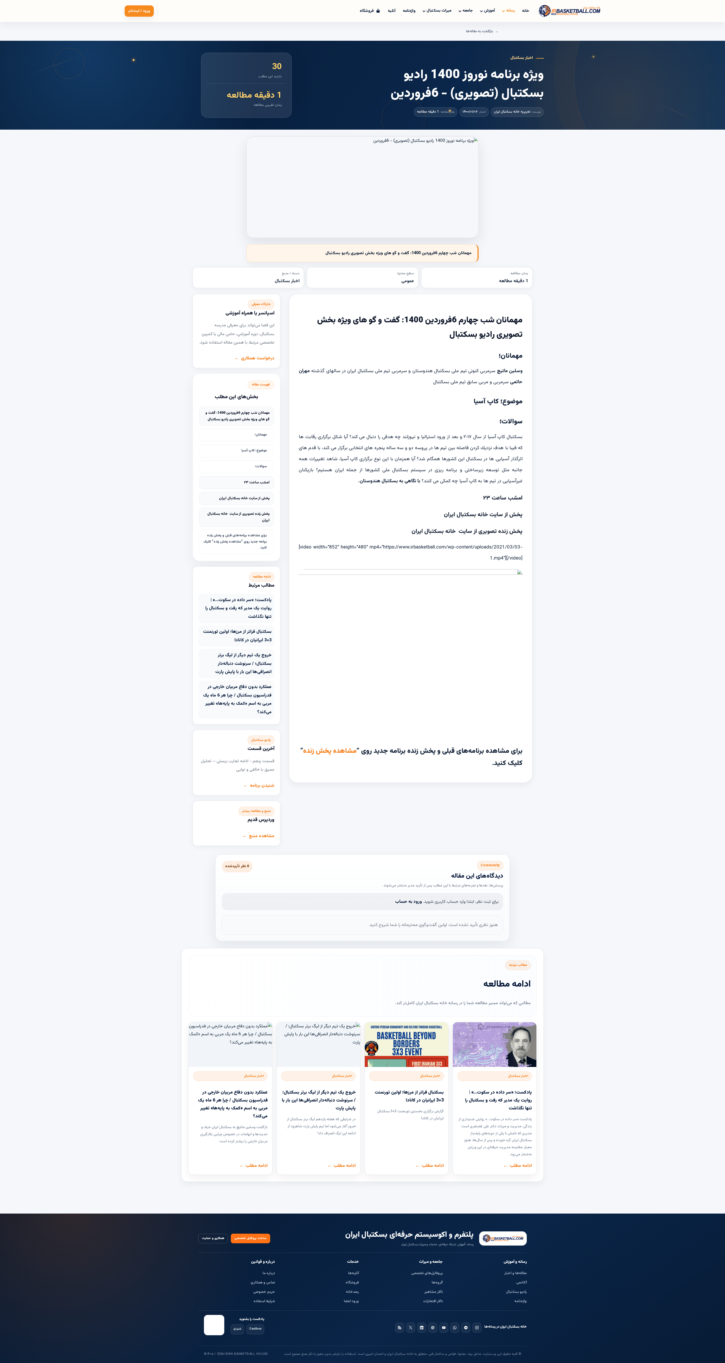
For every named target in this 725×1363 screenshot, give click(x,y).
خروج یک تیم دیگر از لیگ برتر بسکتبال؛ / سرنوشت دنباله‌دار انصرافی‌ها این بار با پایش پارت (243, 663)
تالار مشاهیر (433, 1292)
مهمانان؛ (261, 434)
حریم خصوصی (264, 1292)
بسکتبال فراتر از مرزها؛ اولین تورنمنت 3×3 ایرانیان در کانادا (237, 635)
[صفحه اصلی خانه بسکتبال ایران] (503, 1238)
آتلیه (392, 11)
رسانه (510, 11)
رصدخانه (352, 1292)
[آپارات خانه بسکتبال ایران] (432, 1328)
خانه (525, 11)
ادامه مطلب (521, 1165)
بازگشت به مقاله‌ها (479, 31)
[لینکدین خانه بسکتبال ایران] (421, 1328)
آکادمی (521, 1282)
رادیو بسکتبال (516, 1292)
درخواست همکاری (257, 358)
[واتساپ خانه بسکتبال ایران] (454, 1328)
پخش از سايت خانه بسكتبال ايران (244, 498)
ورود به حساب (408, 901)
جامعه (467, 11)
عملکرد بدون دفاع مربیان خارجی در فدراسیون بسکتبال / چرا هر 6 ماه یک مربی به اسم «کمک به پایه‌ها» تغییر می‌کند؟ (237, 699)
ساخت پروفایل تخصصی (250, 1238)
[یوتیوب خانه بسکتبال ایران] (443, 1328)
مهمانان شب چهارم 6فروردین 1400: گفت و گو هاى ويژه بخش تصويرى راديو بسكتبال (237, 416)
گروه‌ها (437, 1282)
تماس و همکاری (263, 1282)
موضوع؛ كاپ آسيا (254, 450)
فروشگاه (352, 1282)
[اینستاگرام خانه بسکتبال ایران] (476, 1328)
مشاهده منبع (261, 836)
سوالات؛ (261, 466)
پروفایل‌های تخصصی (427, 1273)
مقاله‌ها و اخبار (515, 1273)
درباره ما (269, 1273)
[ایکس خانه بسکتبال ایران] (410, 1328)
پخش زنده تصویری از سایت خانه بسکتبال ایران (238, 517)
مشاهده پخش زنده (330, 751)
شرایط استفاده (264, 1301)
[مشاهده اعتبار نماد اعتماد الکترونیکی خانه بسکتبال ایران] (214, 1325)
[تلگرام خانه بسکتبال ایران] (465, 1328)
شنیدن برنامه (262, 785)
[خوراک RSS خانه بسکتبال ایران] (399, 1328)
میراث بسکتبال (439, 11)
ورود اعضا (351, 1301)
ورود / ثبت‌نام (139, 11)
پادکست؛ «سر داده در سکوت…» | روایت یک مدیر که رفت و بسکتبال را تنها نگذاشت (238, 608)
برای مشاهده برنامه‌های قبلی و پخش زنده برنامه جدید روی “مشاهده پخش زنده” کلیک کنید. (235, 541)
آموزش (489, 11)
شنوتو (237, 1328)
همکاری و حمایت (213, 1238)
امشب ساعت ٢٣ (257, 482)
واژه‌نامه (409, 11)
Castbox (255, 1328)
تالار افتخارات (433, 1301)
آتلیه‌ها (353, 1273)
